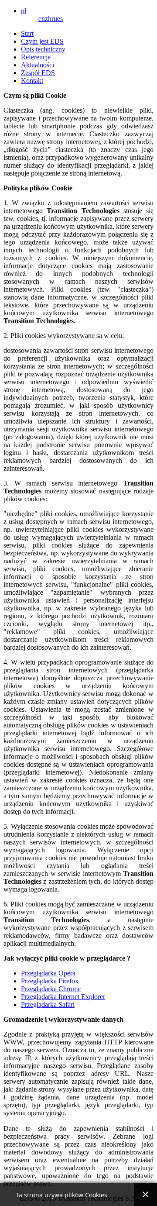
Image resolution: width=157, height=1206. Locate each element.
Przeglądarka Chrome (51, 988)
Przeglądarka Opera (48, 973)
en (41, 18)
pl (23, 10)
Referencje (36, 57)
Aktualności (37, 65)
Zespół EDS (38, 72)
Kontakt (32, 80)
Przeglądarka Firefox (49, 981)
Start (27, 33)
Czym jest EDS (42, 41)
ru (54, 18)
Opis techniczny (43, 49)
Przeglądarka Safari (48, 1004)
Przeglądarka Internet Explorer (63, 996)
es (60, 18)
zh (48, 18)
